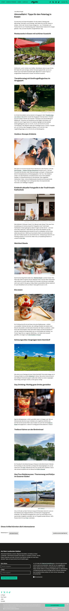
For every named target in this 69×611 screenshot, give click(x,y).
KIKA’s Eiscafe (41, 469)
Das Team (3, 597)
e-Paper (3, 595)
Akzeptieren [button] (55, 608)
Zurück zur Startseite (60, 533)
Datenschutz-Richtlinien (11, 607)
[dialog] (34, 607)
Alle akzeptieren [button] (55, 605)
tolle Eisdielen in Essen (34, 335)
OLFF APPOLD (41, 508)
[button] (23, 609)
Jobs (2, 599)
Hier (37, 71)
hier (24, 238)
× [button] (67, 604)
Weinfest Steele (38, 278)
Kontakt (3, 601)
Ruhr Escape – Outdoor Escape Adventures (26, 170)
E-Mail (2, 569)
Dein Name (4, 563)
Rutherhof (31, 376)
